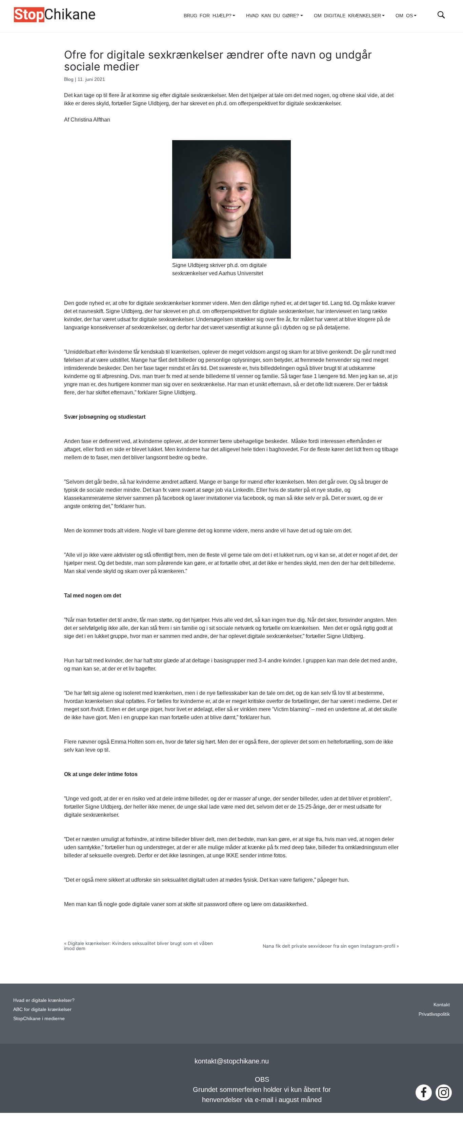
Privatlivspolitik (434, 1014)
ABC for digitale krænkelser (42, 1009)
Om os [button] (404, 15)
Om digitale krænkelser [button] (347, 15)
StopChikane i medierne (39, 1018)
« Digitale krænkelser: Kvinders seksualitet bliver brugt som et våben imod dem (138, 946)
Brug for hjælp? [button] (208, 15)
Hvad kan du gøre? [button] (272, 15)
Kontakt (442, 1004)
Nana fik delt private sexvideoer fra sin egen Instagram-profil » (331, 946)
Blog (69, 79)
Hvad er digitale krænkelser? (44, 1000)
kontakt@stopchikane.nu (232, 1061)
